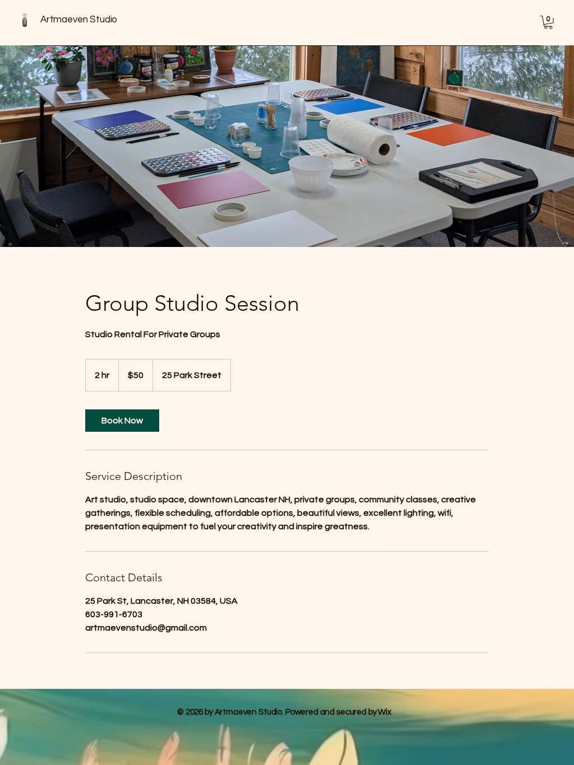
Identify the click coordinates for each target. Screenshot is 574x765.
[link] (122, 420)
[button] (548, 22)
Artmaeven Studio (78, 20)
